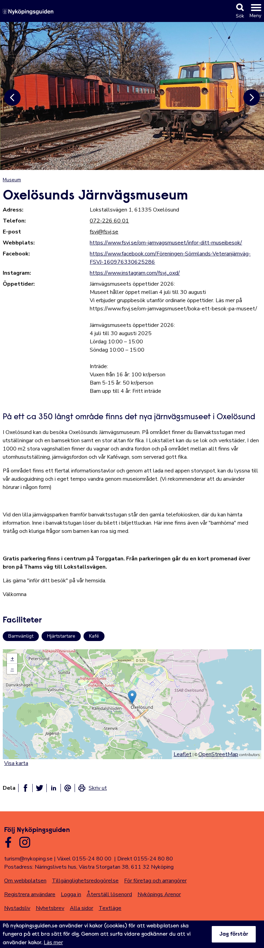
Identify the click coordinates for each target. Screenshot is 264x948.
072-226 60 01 (109, 221)
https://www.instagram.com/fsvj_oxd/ (135, 273)
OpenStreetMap (218, 754)
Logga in (71, 894)
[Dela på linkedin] (54, 788)
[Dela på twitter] (39, 788)
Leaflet (182, 754)
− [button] (12, 669)
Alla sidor (81, 908)
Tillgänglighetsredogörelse (85, 880)
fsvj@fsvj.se (104, 232)
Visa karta (16, 763)
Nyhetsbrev (50, 908)
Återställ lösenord (109, 894)
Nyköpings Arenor (159, 894)
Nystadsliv (17, 908)
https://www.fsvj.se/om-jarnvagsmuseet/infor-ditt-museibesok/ (166, 243)
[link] (92, 788)
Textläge (110, 908)
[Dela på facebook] (25, 788)
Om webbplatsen (25, 880)
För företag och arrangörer (155, 880)
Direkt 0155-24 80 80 (145, 859)
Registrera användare (29, 894)
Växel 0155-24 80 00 (84, 859)
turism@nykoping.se (28, 859)
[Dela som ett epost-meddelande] (68, 788)
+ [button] (12, 658)
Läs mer (53, 942)
